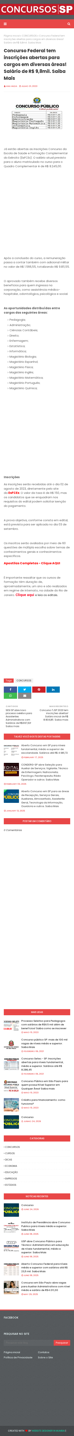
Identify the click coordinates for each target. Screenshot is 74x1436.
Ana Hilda (11, 86)
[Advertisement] (37, 216)
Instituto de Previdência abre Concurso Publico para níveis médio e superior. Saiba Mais (45, 1226)
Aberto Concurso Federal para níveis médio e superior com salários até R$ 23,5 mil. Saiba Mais (44, 1267)
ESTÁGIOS (10, 1184)
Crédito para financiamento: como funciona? (43, 1102)
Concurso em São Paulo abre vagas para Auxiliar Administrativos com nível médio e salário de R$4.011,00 (45, 1286)
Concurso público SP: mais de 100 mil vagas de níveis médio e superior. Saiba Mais (44, 1043)
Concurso (27, 1117)
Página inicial (12, 35)
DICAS (8, 1159)
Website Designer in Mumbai (48, 1430)
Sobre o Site (45, 1357)
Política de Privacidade (18, 1357)
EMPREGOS (11, 1178)
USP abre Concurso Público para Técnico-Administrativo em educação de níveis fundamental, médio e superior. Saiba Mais (45, 1246)
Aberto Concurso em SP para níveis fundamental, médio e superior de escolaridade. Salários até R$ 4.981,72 (44, 749)
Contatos (43, 1352)
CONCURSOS (29, 35)
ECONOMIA (11, 1166)
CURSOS (10, 1153)
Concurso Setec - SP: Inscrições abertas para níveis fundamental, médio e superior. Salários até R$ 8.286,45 (42, 1064)
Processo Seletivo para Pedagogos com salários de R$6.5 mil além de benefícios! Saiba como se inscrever (43, 1024)
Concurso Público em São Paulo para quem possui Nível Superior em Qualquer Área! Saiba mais (44, 1084)
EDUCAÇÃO (11, 1172)
